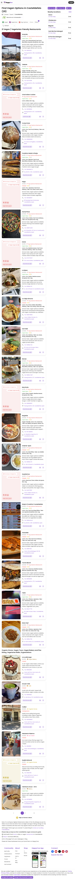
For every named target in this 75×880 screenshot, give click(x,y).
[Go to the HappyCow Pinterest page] (63, 851)
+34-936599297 (28, 403)
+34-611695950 (28, 694)
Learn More (17, 875)
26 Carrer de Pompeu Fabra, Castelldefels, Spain (31, 348)
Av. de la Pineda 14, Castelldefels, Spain (34, 464)
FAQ (16, 851)
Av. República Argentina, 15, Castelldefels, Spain (31, 435)
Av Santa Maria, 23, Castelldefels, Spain (34, 641)
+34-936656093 (28, 139)
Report (6, 836)
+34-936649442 (28, 520)
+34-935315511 (27, 746)
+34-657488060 (28, 431)
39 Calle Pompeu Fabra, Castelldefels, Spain (33, 612)
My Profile (7, 851)
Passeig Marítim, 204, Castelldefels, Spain (33, 84)
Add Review (26, 116)
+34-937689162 (28, 799)
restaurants (29, 834)
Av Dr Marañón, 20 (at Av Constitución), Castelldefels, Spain (34, 231)
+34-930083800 (28, 719)
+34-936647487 (28, 375)
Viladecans (52, 20)
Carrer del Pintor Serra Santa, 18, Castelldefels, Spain (32, 673)
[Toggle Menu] (1, 2)
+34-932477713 (28, 609)
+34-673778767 (28, 258)
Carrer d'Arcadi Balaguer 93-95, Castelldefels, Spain (32, 552)
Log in (71, 2)
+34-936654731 (28, 286)
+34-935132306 (28, 579)
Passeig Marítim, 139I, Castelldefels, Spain (33, 53)
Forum (6, 859)
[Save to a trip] (40, 58)
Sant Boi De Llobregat (55, 31)
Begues (50, 26)
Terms (70, 871)
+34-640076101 (28, 490)
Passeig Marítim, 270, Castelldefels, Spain (33, 582)
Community (8, 848)
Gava (50, 15)
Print (69, 8)
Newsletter (7, 861)
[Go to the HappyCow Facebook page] (52, 851)
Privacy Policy (5, 873)
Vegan (6, 22)
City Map (52, 8)
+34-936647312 (28, 639)
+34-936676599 (28, 315)
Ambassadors (8, 854)
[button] (69, 12)
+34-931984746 (28, 345)
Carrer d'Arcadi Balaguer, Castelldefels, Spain (34, 749)
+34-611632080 (28, 670)
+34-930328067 (28, 198)
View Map (53, 16)
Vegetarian (14, 22)
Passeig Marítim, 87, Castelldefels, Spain (34, 377)
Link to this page (6, 839)
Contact (17, 853)
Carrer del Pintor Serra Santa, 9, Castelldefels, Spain (32, 723)
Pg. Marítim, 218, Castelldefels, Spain (33, 523)
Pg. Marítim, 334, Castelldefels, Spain (33, 172)
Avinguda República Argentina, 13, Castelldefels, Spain (32, 802)
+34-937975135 (28, 80)
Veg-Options (24, 22)
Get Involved (7, 864)
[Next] (34, 813)
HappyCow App (38, 848)
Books (25, 855)
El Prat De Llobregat (55, 37)
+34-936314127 (28, 50)
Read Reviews (26, 58)
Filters (37, 22)
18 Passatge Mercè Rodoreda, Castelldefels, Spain (31, 201)
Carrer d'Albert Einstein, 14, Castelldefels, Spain (30, 318)
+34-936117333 (28, 548)
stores (15, 834)
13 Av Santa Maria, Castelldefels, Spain (33, 260)
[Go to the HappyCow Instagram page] (66, 851)
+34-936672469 (28, 228)
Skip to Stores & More (25, 817)
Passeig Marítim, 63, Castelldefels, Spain (34, 406)
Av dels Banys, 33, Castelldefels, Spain (33, 697)
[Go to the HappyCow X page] (59, 851)
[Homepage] (8, 2)
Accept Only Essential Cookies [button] (23, 877)
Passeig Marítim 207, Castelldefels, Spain (33, 112)
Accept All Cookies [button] (7, 877)
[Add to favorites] (43, 58)
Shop (26, 848)
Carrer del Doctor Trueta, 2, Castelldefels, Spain (31, 776)
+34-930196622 (28, 109)
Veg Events (7, 856)
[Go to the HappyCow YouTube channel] (56, 851)
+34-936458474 (28, 169)
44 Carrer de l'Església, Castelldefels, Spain (33, 142)
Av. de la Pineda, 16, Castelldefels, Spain (34, 289)
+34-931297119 (27, 773)
